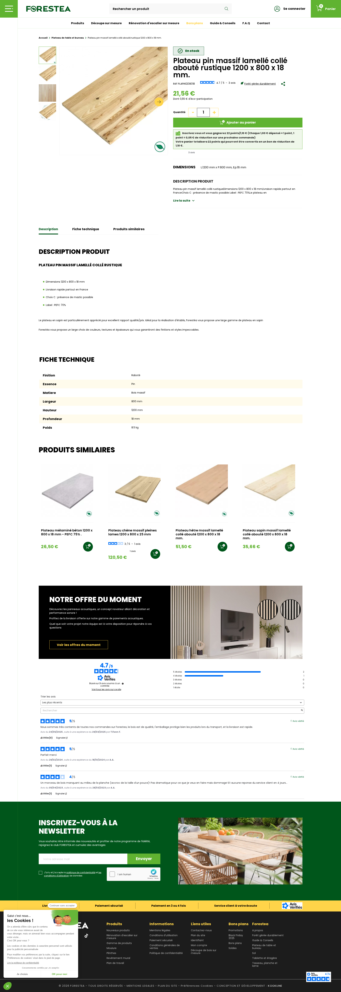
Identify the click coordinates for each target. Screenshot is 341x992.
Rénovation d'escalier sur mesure (154, 23)
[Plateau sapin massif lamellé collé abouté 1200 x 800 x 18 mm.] (268, 490)
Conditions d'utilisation (164, 935)
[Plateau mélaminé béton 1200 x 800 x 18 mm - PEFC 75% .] (67, 490)
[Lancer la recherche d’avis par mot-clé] (302, 710)
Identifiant (197, 940)
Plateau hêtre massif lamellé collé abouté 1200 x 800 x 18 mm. (199, 534)
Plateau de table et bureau (264, 947)
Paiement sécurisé (161, 940)
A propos (257, 930)
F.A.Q (246, 23)
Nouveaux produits (118, 930)
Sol (254, 953)
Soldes (233, 948)
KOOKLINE (275, 986)
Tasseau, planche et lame (264, 964)
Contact (263, 23)
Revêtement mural (118, 958)
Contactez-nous (201, 930)
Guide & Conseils (222, 23)
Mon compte (199, 945)
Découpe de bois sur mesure (203, 951)
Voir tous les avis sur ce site (106, 689)
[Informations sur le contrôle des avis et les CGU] (122, 683)
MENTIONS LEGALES (140, 986)
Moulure (112, 948)
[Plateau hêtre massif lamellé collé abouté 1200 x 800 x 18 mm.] (201, 490)
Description (48, 229)
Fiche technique (85, 229)
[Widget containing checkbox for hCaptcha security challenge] (133, 874)
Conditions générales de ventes (165, 947)
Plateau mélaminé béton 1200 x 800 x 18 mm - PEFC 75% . (67, 532)
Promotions (236, 930)
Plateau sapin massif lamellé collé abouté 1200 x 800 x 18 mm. (267, 534)
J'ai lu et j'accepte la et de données (72, 874)
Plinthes (111, 953)
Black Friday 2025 (236, 937)
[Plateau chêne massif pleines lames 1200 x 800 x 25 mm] (134, 490)
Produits (77, 23)
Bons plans (194, 23)
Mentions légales (160, 930)
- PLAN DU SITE (166, 986)
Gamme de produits (119, 943)
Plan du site (198, 935)
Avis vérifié (298, 721)
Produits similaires (129, 229)
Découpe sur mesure (106, 23)
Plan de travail (115, 963)
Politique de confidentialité (166, 953)
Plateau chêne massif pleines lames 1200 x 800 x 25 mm (132, 532)
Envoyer (144, 859)
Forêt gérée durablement (260, 83)
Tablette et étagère (264, 958)
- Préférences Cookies (195, 986)
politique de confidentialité (80, 872)
